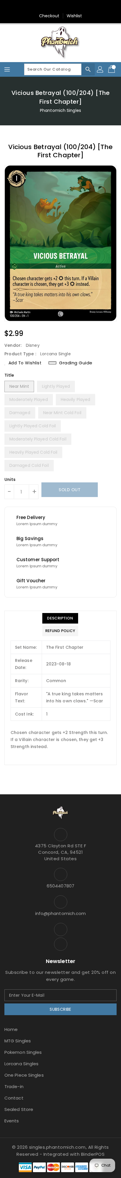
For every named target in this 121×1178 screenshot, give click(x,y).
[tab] (60, 618)
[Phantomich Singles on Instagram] (55, 6)
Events (11, 1121)
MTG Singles (17, 1041)
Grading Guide (76, 363)
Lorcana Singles (21, 1064)
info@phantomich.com (60, 913)
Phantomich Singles (60, 110)
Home (11, 1029)
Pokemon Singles (23, 1052)
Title (9, 375)
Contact (13, 1098)
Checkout (49, 16)
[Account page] (100, 69)
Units (10, 479)
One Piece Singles (24, 1075)
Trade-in (13, 1086)
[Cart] (112, 69)
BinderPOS (93, 1154)
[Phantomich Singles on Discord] (66, 6)
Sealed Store (18, 1109)
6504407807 (60, 886)
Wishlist (74, 16)
